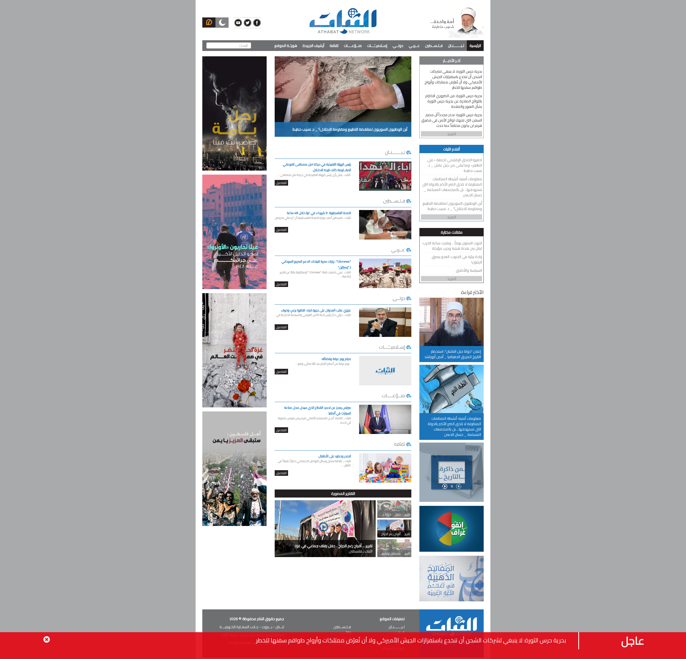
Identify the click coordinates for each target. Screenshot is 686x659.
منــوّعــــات (353, 45)
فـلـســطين (434, 45)
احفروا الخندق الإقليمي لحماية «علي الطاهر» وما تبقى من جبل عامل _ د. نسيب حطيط (454, 165)
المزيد (451, 133)
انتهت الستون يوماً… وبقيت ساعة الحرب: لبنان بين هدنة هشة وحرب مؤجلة (452, 246)
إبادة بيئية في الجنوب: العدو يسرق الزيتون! (457, 259)
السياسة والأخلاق (469, 270)
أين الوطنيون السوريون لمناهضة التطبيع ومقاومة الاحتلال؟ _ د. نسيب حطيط (452, 206)
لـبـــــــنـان (456, 45)
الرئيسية (475, 45)
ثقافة (334, 45)
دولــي (398, 45)
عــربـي (414, 45)
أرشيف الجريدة (313, 45)
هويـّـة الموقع (285, 45)
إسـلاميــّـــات (377, 45)
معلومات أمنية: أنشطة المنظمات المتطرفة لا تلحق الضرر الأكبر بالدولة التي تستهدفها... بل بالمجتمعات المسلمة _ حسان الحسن (452, 186)
